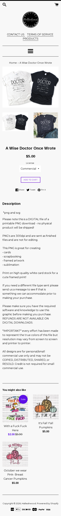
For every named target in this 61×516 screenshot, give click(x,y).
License (30, 163)
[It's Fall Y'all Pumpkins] (46, 407)
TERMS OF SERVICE (40, 34)
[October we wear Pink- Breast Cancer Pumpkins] (15, 454)
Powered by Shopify (47, 503)
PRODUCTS (30, 38)
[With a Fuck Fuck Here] (15, 408)
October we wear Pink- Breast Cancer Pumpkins (15, 474)
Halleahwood (29, 503)
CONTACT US (16, 34)
